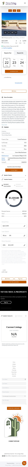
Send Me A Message (14, 408)
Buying (14, 366)
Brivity (13, 463)
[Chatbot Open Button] (24, 463)
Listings (13, 364)
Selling (14, 368)
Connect (14, 376)
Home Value (13, 372)
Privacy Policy (8, 465)
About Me (14, 374)
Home (14, 362)
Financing (14, 370)
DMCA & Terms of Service (17, 465)
